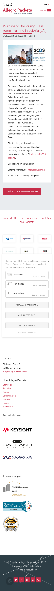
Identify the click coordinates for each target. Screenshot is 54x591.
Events (6, 403)
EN (49, 4)
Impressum (17, 565)
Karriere (6, 399)
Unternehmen (9, 395)
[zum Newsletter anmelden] (7, 5)
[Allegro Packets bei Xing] (21, 579)
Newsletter (8, 406)
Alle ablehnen (27, 325)
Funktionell (19, 283)
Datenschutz (35, 565)
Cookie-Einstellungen (27, 569)
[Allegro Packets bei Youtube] (33, 579)
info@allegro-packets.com (15, 371)
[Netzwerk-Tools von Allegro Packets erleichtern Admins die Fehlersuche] (17, 11)
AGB (26, 565)
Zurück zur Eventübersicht (21, 191)
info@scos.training (36, 169)
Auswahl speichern (27, 305)
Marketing (19, 292)
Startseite (7, 384)
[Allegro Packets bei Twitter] (16, 579)
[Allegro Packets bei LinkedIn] (27, 579)
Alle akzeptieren (27, 315)
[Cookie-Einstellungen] (10, 581)
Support (6, 392)
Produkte (7, 388)
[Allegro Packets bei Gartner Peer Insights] (38, 579)
